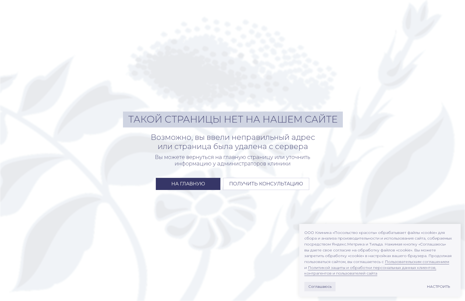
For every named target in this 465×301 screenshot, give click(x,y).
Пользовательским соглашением (417, 261)
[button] (266, 184)
